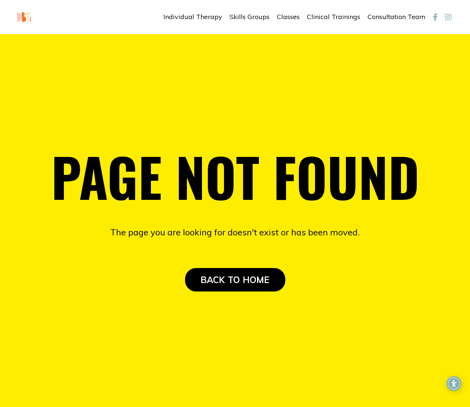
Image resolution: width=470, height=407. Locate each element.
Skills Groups (249, 16)
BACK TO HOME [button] (235, 279)
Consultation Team (397, 16)
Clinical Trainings (333, 16)
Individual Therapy (192, 16)
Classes (288, 16)
